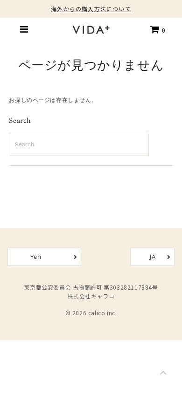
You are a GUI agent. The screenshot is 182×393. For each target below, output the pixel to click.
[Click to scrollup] (163, 374)
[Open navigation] (24, 29)
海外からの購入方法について (91, 9)
